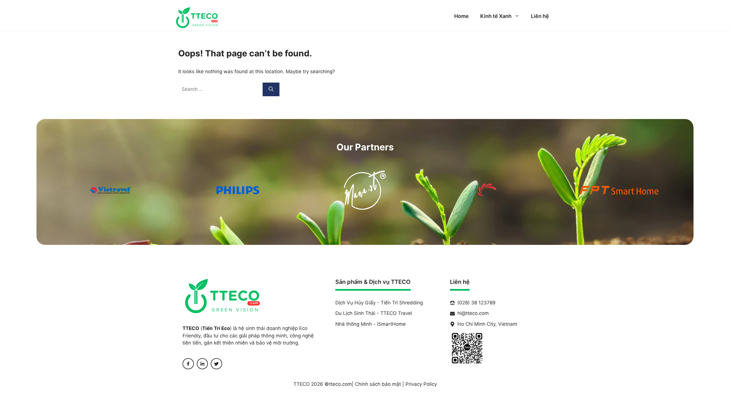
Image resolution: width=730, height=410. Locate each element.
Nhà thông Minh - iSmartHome (370, 324)
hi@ (461, 313)
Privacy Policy (421, 384)
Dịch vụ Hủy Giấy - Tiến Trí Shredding (379, 303)
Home (461, 16)
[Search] (271, 89)
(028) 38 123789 (476, 303)
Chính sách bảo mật (378, 384)
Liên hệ (540, 16)
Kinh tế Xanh (496, 16)
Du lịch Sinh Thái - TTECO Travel (373, 313)
